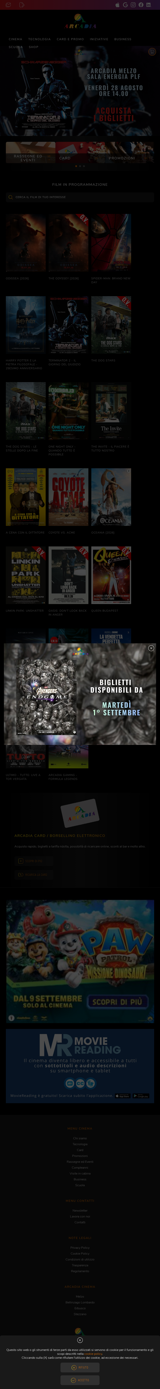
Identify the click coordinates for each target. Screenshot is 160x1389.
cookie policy (93, 1354)
